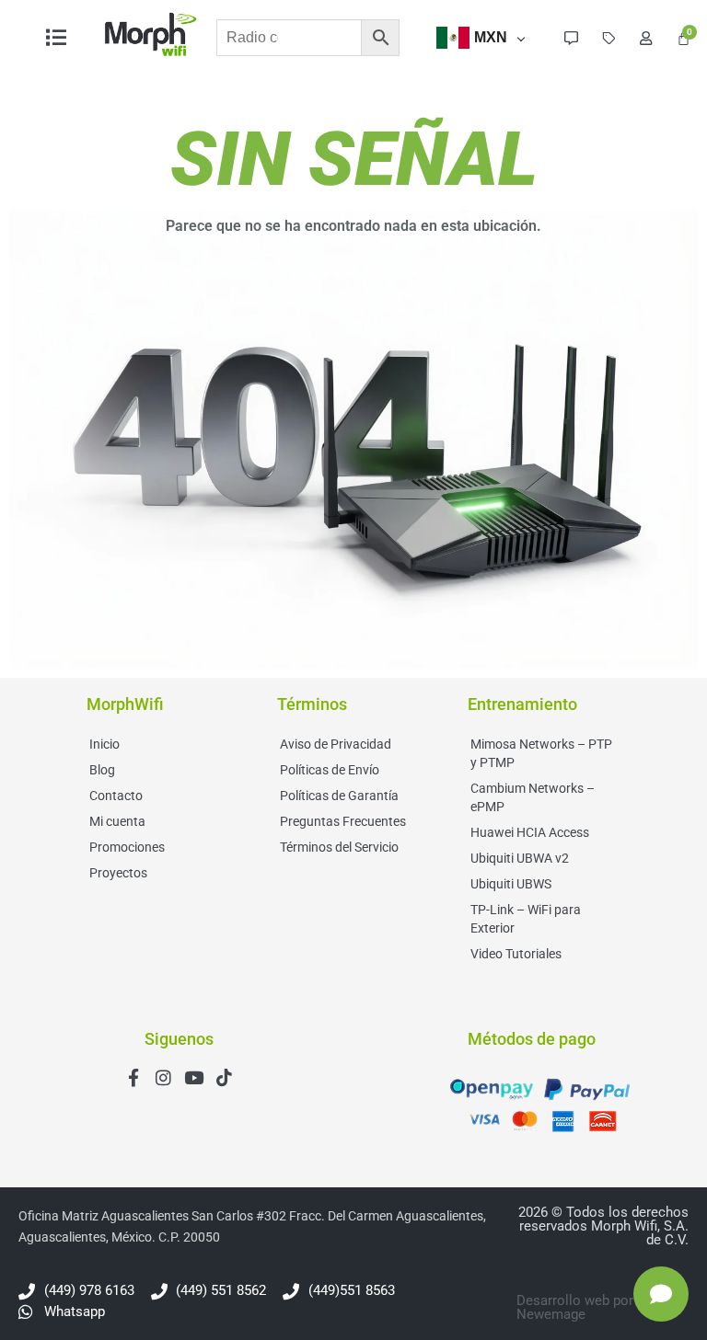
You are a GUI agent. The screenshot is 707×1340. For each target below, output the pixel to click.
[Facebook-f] (133, 1077)
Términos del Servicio (339, 847)
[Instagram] (163, 1077)
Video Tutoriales (516, 953)
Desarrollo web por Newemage (574, 1307)
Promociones (127, 847)
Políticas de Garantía (339, 795)
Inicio (104, 744)
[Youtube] (193, 1077)
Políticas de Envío (329, 769)
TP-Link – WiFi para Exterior (525, 918)
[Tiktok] (224, 1077)
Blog (102, 769)
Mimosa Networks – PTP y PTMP (541, 753)
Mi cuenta (117, 821)
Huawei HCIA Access (529, 832)
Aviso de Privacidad (335, 744)
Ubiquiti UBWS (510, 883)
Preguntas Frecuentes (343, 821)
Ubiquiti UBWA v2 (519, 858)
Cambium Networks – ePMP (532, 797)
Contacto (116, 795)
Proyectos (118, 872)
